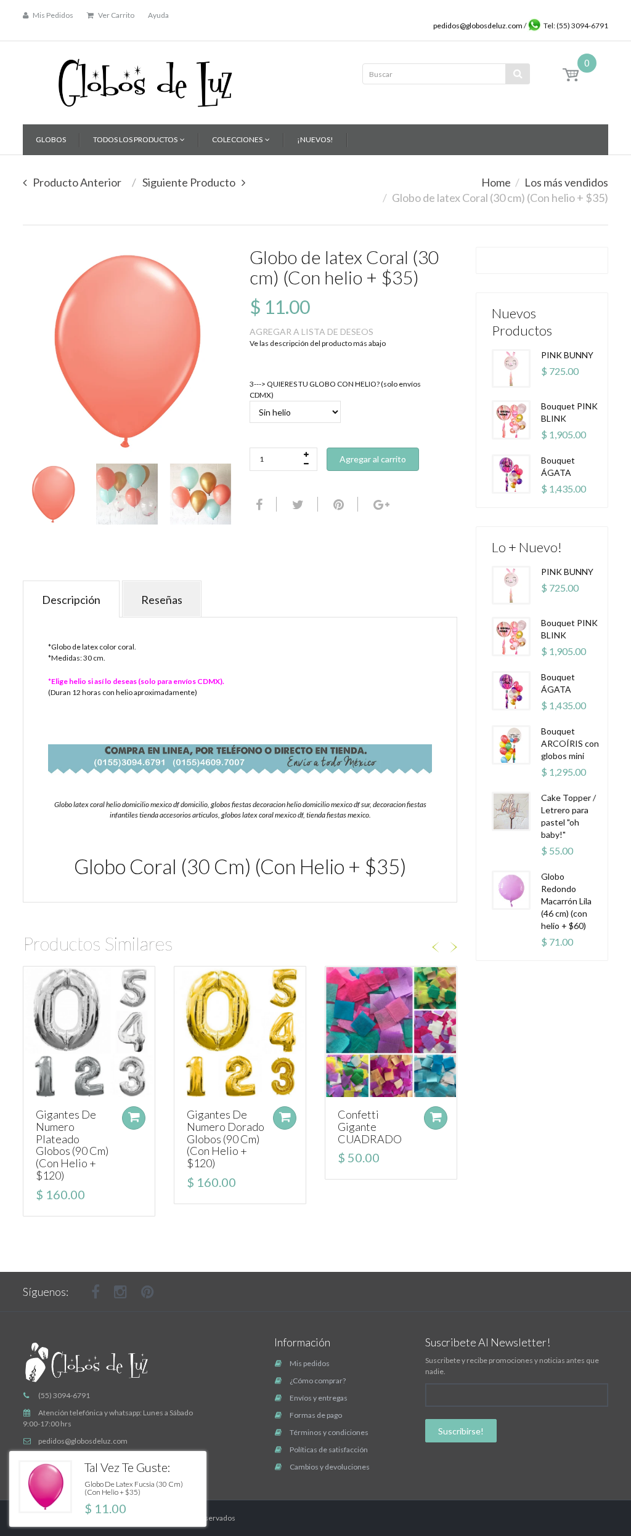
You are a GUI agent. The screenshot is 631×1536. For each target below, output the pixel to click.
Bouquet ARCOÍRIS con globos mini (570, 743)
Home (496, 182)
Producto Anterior (77, 182)
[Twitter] (296, 504)
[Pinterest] (147, 1291)
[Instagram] (120, 1291)
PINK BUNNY (567, 355)
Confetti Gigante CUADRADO (370, 1127)
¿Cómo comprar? (318, 1380)
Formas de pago (316, 1415)
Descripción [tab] (71, 599)
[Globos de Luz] (145, 78)
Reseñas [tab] (161, 599)
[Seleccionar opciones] (133, 1118)
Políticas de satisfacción (329, 1449)
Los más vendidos (566, 182)
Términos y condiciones (329, 1432)
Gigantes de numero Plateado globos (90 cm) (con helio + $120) (72, 1145)
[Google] (380, 504)
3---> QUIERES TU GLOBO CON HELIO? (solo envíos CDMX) (335, 389)
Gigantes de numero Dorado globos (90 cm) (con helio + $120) (225, 1139)
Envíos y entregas (319, 1397)
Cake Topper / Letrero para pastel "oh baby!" (568, 816)
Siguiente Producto (188, 182)
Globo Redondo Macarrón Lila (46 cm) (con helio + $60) (566, 901)
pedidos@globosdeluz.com (478, 25)
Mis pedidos (310, 1363)
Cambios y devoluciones (330, 1466)
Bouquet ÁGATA (558, 466)
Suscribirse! (461, 1431)
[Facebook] (258, 504)
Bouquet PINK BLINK (569, 412)
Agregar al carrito (373, 459)
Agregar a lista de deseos (311, 331)
